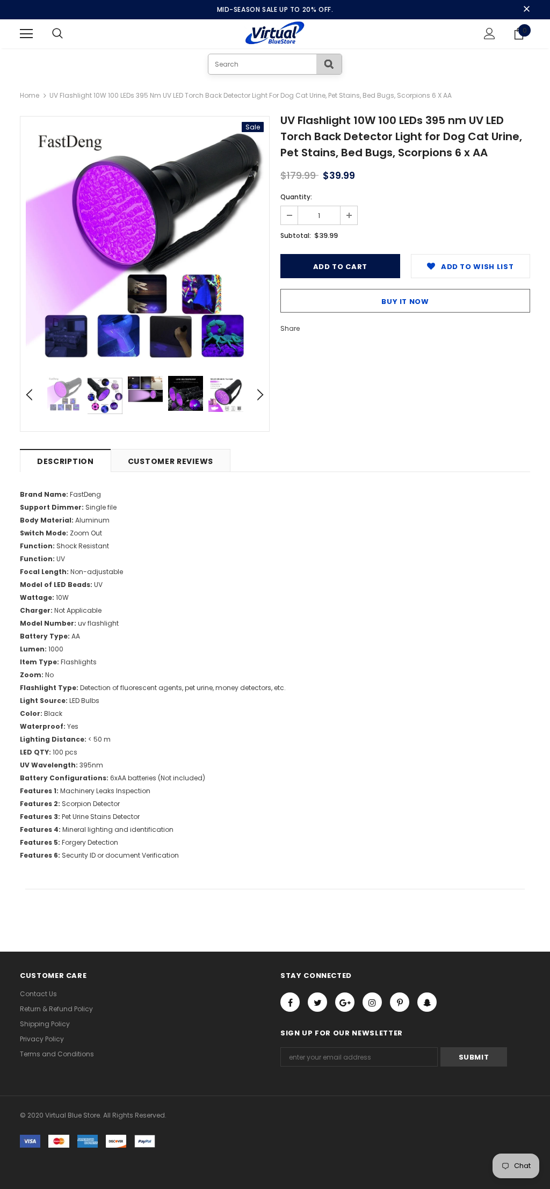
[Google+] (344, 1002)
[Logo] (275, 33)
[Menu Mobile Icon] (26, 33)
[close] (526, 9)
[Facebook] (290, 1002)
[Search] (329, 64)
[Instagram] (372, 1002)
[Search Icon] (68, 33)
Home (29, 95)
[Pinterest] (399, 1002)
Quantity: (296, 196)
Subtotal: (295, 235)
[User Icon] (489, 33)
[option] (145, 241)
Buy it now (405, 301)
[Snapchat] (427, 1002)
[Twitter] (317, 1002)
